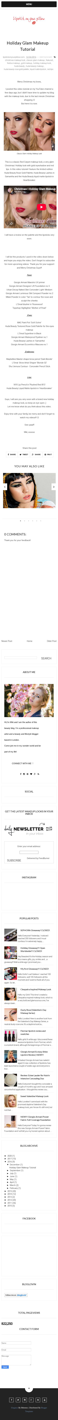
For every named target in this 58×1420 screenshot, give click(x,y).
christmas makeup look (15, 60)
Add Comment (46, 57)
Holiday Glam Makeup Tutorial (22, 1167)
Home (29, 641)
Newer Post (6, 641)
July (11, 1173)
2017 (9, 1158)
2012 (9, 1200)
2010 (9, 1206)
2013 (9, 1197)
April (12, 1182)
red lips (50, 69)
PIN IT (49, 455)
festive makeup (13, 63)
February (14, 1188)
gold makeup (26, 63)
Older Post (52, 641)
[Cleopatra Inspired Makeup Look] (29, 490)
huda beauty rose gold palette (16, 69)
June (12, 1176)
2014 (9, 1194)
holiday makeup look (42, 63)
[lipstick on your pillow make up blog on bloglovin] (16, 1296)
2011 (9, 1203)
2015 (9, 1191)
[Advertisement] (29, 619)
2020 (9, 1156)
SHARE (13, 455)
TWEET (25, 455)
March (13, 1185)
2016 (9, 1161)
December (15, 1164)
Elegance (14, 1408)
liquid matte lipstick (38, 69)
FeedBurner (44, 858)
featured (49, 60)
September (15, 1170)
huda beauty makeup (35, 66)
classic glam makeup (35, 60)
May (11, 1179)
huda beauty (19, 66)
